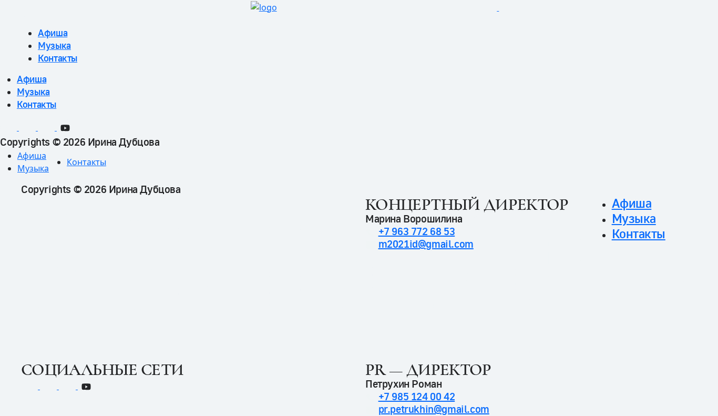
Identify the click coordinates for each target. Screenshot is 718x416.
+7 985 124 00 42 (416, 397)
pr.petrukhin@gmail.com (433, 409)
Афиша (52, 32)
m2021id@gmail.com (426, 244)
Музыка (54, 45)
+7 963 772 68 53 (416, 232)
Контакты (57, 58)
